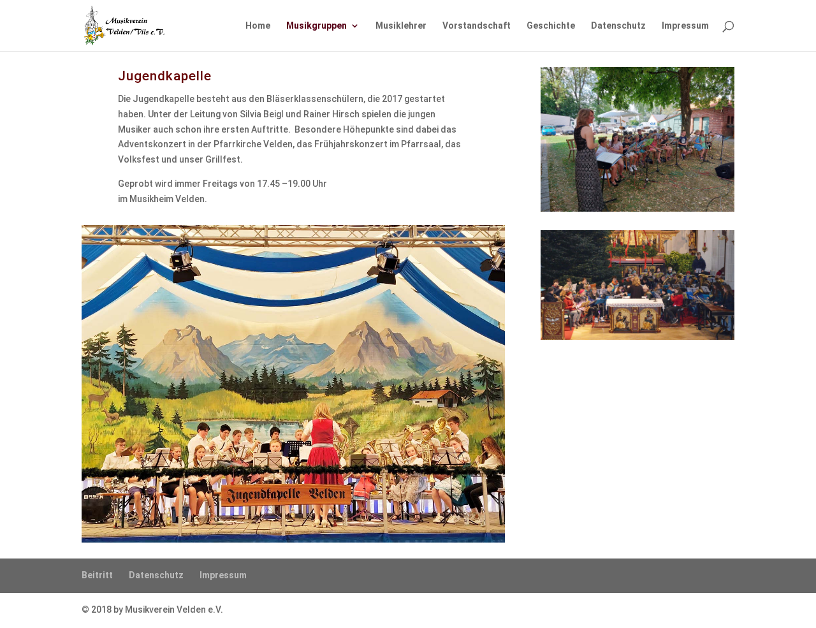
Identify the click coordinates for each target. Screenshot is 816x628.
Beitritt (97, 575)
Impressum (685, 26)
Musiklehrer (400, 26)
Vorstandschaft (476, 26)
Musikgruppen (316, 26)
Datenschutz (618, 26)
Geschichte (551, 26)
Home (257, 26)
